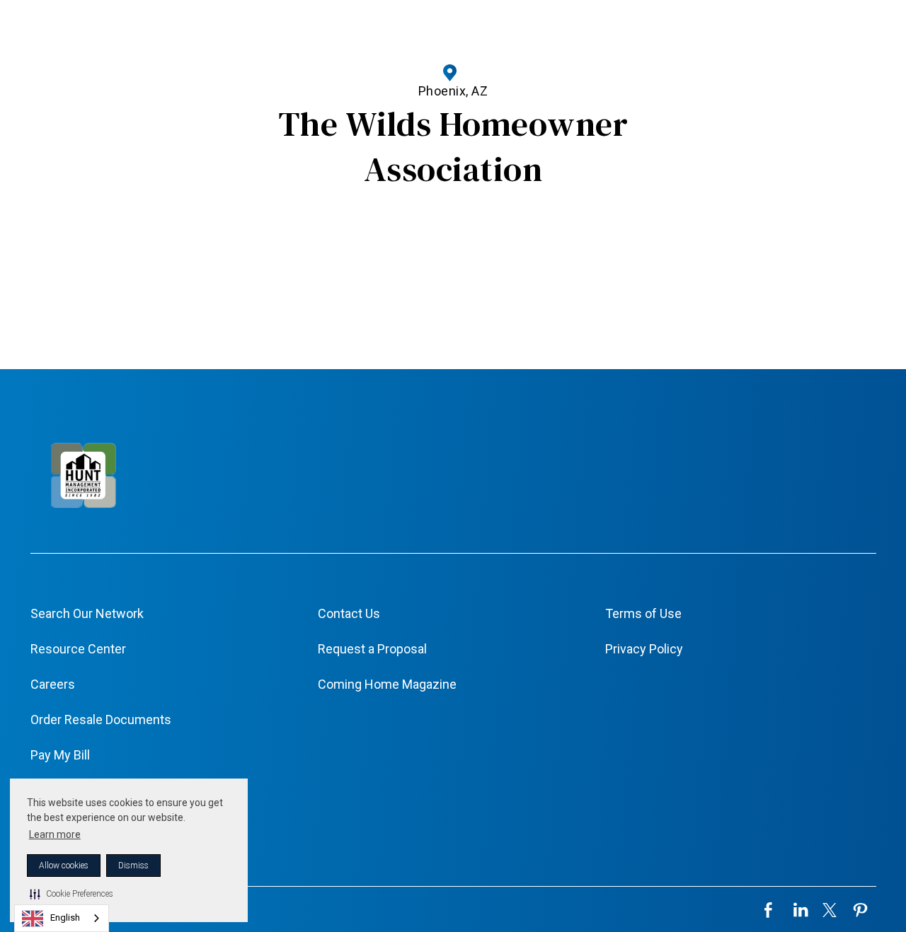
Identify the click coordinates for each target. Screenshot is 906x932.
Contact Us (349, 613)
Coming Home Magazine (387, 684)
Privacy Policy (644, 648)
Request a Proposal (372, 648)
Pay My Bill (60, 754)
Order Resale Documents (100, 719)
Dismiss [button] (133, 865)
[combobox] (61, 918)
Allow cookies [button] (63, 865)
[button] (71, 894)
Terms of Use (643, 613)
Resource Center (78, 648)
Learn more (55, 834)
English (65, 917)
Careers (52, 684)
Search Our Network (87, 613)
